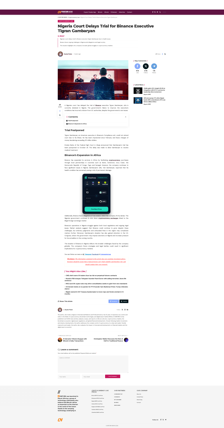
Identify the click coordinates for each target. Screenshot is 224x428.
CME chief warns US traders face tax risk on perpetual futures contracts (91, 275)
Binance (98, 105)
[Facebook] (153, 12)
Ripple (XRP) (147, 94)
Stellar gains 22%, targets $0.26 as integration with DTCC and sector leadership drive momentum (154, 90)
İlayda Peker (68, 54)
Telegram (88, 254)
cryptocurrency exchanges (108, 218)
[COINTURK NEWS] (65, 12)
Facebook (95, 254)
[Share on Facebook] (162, 54)
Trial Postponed (73, 120)
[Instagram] (125, 310)
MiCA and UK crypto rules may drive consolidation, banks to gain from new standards (96, 284)
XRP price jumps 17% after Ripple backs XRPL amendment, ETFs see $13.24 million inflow (154, 99)
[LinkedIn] (127, 310)
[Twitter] (155, 12)
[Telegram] (157, 12)
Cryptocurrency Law (66, 21)
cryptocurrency (114, 160)
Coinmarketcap (105, 254)
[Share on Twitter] (165, 54)
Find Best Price (96, 209)
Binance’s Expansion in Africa (77, 124)
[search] (160, 12)
